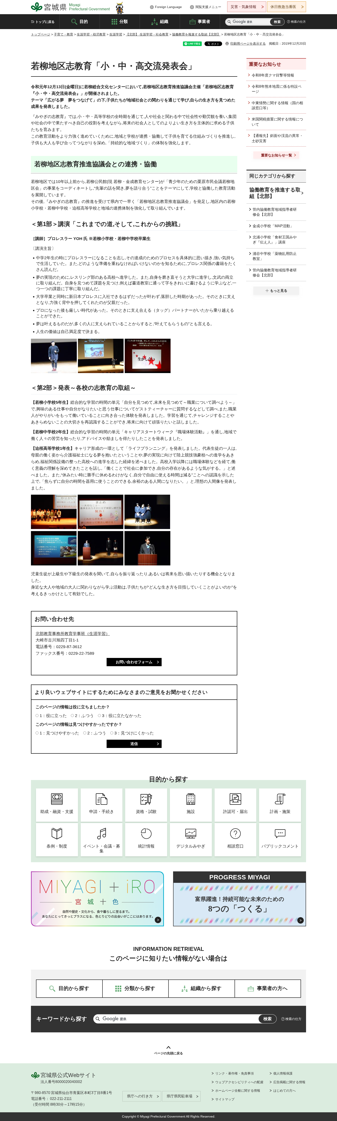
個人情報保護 (283, 1073)
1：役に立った (53, 715)
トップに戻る (45, 22)
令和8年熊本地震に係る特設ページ (276, 89)
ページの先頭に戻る (168, 1053)
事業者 (204, 21)
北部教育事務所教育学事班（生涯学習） (73, 633)
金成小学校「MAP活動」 (273, 226)
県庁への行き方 (140, 1096)
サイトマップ (225, 1099)
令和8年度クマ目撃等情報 (273, 75)
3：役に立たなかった (121, 715)
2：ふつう (84, 715)
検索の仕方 (298, 21)
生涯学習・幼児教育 (91, 34)
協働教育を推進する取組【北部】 (196, 34)
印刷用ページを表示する (248, 43)
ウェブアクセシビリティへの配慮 (239, 1082)
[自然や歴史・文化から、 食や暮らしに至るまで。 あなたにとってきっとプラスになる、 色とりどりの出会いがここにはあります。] (97, 914)
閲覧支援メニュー (208, 7)
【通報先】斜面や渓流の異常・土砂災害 (277, 138)
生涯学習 (115, 34)
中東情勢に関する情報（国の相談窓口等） (277, 105)
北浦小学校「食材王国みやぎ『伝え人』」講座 (275, 239)
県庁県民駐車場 (179, 1096)
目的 (84, 21)
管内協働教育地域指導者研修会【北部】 (275, 211)
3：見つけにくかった (134, 733)
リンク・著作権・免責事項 (234, 1073)
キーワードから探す (61, 1019)
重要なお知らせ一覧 (276, 155)
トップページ (40, 34)
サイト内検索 (229, 22)
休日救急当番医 (283, 7)
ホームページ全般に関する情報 (237, 1090)
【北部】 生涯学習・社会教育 (147, 34)
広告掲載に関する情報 (289, 1082)
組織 (164, 21)
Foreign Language (168, 7)
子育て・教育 (63, 34)
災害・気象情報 (243, 7)
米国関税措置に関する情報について (277, 121)
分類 (123, 21)
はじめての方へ (284, 1090)
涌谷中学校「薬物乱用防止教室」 (275, 256)
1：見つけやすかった (59, 733)
